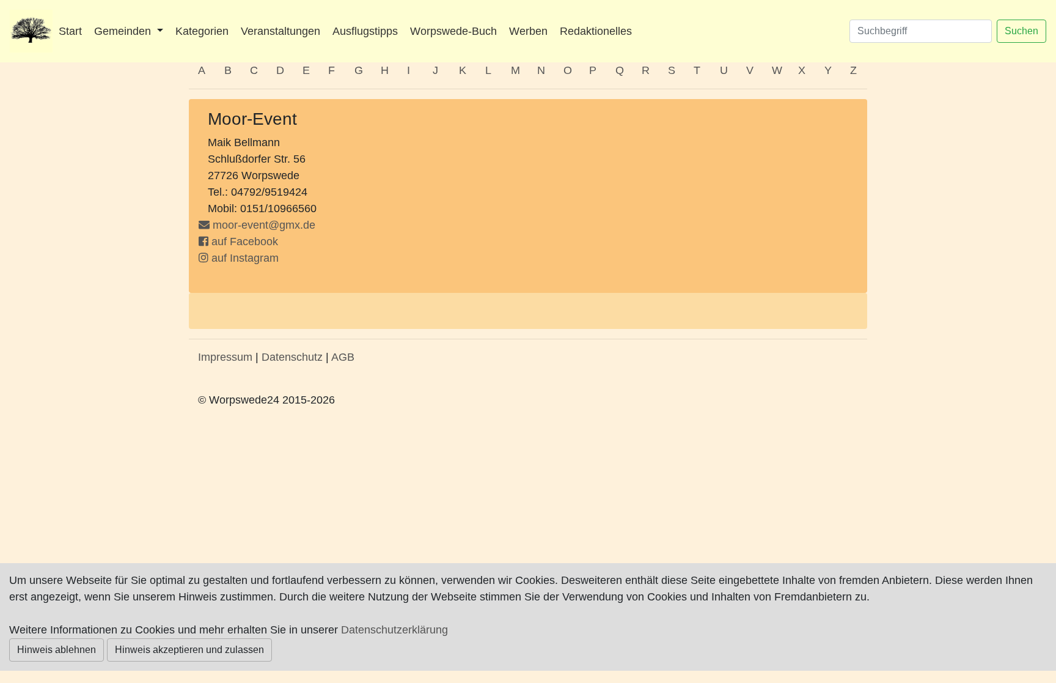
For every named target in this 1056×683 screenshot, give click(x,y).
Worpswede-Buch (453, 31)
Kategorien (202, 31)
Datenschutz (292, 357)
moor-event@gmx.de (264, 225)
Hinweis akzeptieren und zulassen (189, 649)
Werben (528, 31)
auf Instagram (243, 258)
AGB (342, 357)
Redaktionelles (596, 31)
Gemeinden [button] (124, 31)
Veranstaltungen (280, 31)
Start (70, 31)
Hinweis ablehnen (56, 649)
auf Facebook (243, 241)
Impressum (225, 357)
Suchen (1021, 31)
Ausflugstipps (365, 31)
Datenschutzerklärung (394, 630)
